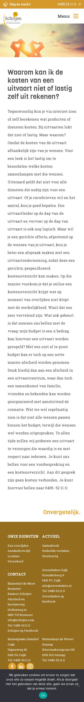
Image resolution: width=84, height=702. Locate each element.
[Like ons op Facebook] (12, 666)
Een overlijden (18, 546)
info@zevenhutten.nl (56, 586)
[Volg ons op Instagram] (30, 666)
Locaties (13, 556)
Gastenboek (50, 546)
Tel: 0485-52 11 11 (19, 625)
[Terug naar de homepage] (13, 18)
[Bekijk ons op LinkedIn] (21, 666)
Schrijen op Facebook (23, 630)
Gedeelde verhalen (55, 551)
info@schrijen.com (21, 620)
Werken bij (50, 556)
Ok (43, 695)
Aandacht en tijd (19, 551)
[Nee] (78, 685)
